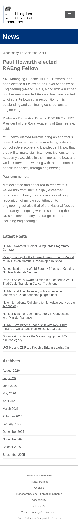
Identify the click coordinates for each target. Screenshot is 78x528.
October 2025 (12, 446)
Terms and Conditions (39, 475)
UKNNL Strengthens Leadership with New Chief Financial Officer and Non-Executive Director (35, 327)
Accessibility (39, 499)
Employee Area (39, 505)
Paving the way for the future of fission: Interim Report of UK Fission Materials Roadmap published (38, 259)
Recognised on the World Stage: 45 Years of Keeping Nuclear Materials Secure (38, 270)
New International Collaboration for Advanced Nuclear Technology (39, 304)
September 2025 (14, 454)
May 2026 (9, 393)
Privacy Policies (39, 481)
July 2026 (9, 378)
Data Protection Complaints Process (39, 518)
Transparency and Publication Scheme (39, 493)
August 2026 (11, 370)
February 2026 (12, 416)
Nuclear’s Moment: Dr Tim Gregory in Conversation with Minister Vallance (37, 315)
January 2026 (12, 424)
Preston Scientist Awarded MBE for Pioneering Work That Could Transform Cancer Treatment (38, 281)
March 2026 (11, 408)
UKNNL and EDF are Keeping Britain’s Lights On (36, 347)
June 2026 (10, 385)
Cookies (39, 487)
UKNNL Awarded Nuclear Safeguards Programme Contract (36, 247)
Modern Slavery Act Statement (39, 512)
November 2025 (13, 439)
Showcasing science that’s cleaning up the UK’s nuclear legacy (35, 338)
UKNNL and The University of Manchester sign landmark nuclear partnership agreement (34, 293)
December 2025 (13, 431)
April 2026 (9, 401)
